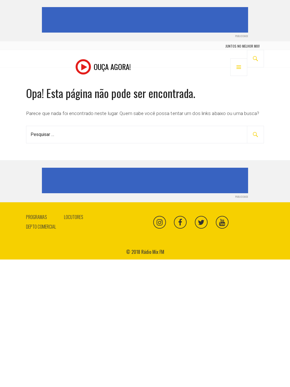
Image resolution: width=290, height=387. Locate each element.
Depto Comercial (41, 226)
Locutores (73, 217)
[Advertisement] (146, 20)
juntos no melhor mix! (242, 46)
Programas (36, 217)
